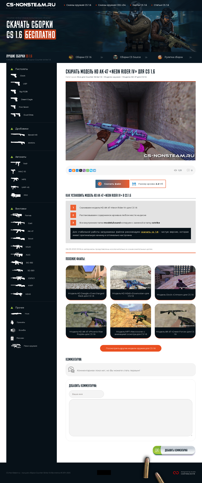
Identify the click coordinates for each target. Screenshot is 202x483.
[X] (80, 170)
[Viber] (84, 170)
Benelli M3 (32, 135)
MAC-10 (22, 171)
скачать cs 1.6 (150, 232)
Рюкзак (20, 338)
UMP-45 (25, 187)
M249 (28, 294)
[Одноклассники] (73, 170)
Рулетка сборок (174, 57)
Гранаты (20, 322)
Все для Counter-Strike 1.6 (89, 77)
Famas (28, 215)
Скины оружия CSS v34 (112, 5)
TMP (25, 163)
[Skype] (91, 170)
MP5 (23, 179)
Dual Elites (28, 115)
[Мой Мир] (77, 170)
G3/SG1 (31, 278)
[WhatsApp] (87, 170)
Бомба (22, 330)
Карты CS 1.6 (140, 5)
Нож (26, 313)
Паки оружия (30, 346)
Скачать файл (112, 184)
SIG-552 (29, 262)
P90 (25, 195)
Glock (22, 75)
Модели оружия (112, 77)
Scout (30, 238)
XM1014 (31, 143)
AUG (27, 255)
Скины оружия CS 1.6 (78, 5)
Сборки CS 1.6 (83, 57)
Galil (30, 223)
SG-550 (30, 270)
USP (25, 83)
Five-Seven (23, 107)
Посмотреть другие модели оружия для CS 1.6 (130, 348)
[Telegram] (94, 170)
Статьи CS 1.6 (161, 5)
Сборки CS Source (130, 57)
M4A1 (28, 247)
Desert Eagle (27, 99)
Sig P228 (23, 91)
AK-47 (30, 231)
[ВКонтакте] (70, 170)
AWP (30, 285)
